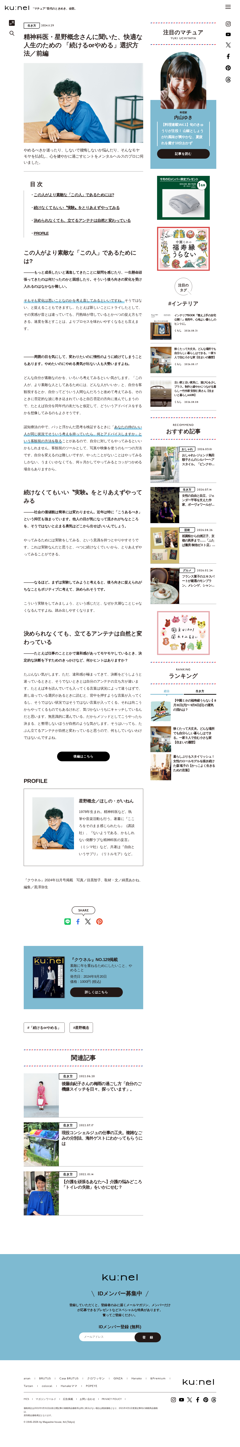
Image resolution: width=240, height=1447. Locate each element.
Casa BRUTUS (69, 1378)
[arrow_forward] (228, 23)
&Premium (158, 1378)
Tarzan (28, 1386)
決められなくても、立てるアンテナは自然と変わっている (82, 220)
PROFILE (41, 233)
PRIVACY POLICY (112, 1399)
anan (27, 1378)
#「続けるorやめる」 (44, 1028)
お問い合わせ (87, 1399)
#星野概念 (81, 1028)
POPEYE (91, 1386)
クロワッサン (96, 1378)
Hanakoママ (69, 1386)
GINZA (118, 1378)
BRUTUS (45, 1378)
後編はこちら (83, 756)
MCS (26, 1399)
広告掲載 (68, 1399)
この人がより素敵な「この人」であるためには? (74, 195)
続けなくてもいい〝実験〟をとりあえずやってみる (77, 207)
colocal (47, 1386)
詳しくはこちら (96, 992)
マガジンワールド (46, 1399)
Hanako (136, 1378)
